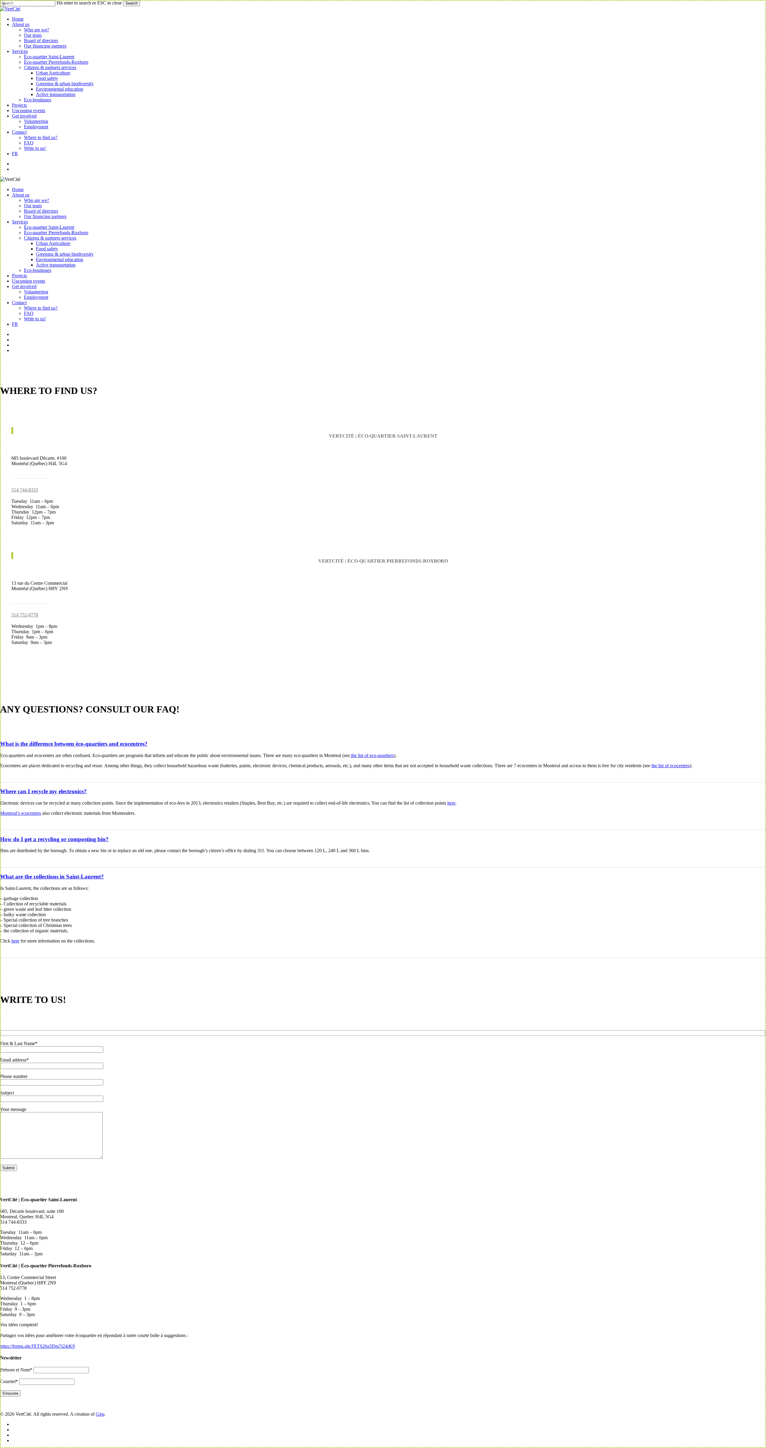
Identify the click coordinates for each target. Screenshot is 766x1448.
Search (131, 3)
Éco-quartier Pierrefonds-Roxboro (56, 232)
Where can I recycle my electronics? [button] (43, 791)
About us (20, 194)
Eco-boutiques (37, 270)
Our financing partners (45, 216)
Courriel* (9, 1381)
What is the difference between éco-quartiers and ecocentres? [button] (74, 744)
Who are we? (36, 200)
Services (20, 221)
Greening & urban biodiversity (65, 254)
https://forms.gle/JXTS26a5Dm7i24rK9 (37, 1346)
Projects (19, 275)
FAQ (29, 313)
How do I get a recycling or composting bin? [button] (54, 839)
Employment (36, 297)
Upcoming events (28, 281)
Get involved (24, 286)
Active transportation (55, 264)
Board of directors (41, 211)
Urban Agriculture (53, 243)
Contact (19, 302)
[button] (30, 474)
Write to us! (35, 318)
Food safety (47, 248)
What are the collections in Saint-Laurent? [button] (52, 876)
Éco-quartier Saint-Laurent (49, 227)
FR (15, 324)
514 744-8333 (24, 489)
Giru (100, 1414)
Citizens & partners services (50, 237)
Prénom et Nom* (16, 1369)
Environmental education (59, 259)
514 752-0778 (24, 614)
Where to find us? (40, 307)
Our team (33, 205)
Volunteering (36, 291)
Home (18, 189)
